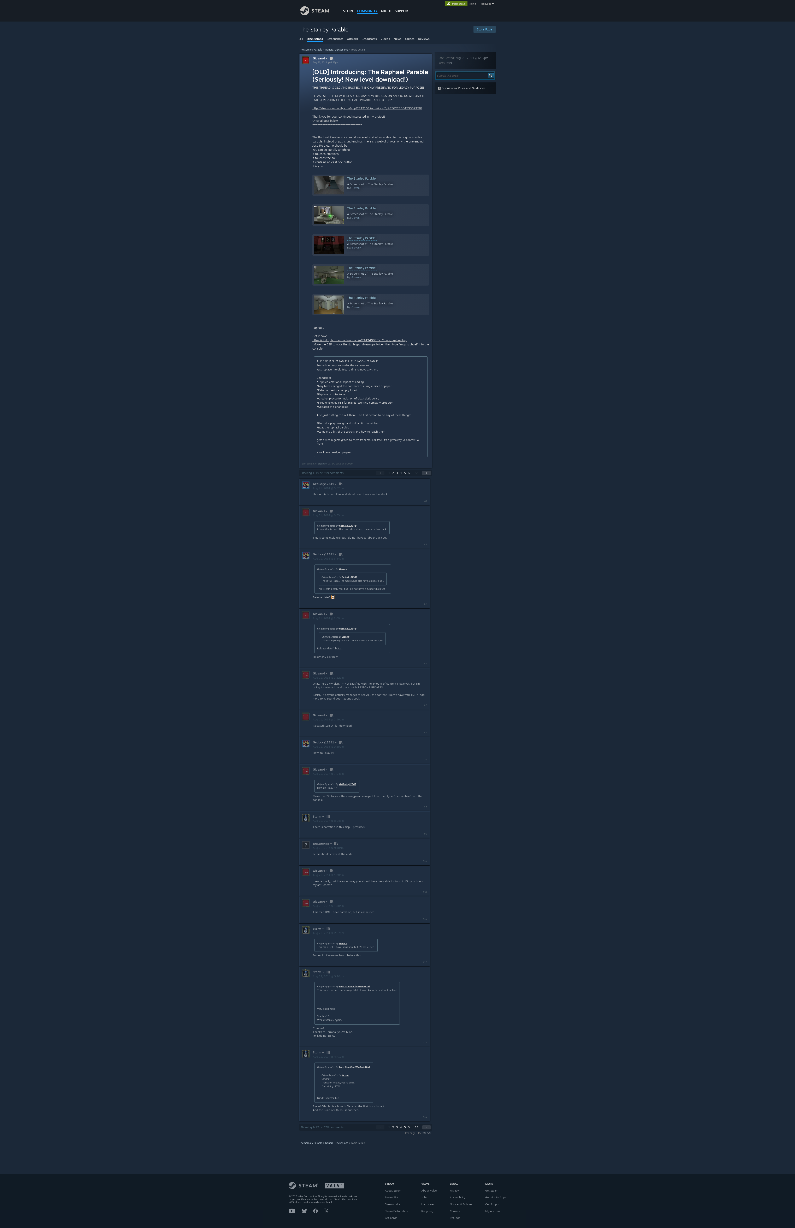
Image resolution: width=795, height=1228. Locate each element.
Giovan (343, 569)
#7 (425, 759)
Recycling (427, 1211)
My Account (493, 1211)
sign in (473, 3)
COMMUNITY (367, 11)
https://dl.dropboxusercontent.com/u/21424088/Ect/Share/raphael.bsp (359, 340)
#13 (425, 962)
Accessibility (457, 1197)
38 (416, 473)
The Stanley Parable (310, 49)
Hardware (427, 1204)
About (386, 11)
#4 (425, 663)
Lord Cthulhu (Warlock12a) (354, 986)
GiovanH (319, 58)
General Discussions (336, 49)
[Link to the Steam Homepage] (315, 14)
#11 (425, 891)
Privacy (454, 1190)
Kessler (345, 1075)
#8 (425, 806)
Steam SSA (391, 1197)
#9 (425, 833)
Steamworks (392, 1204)
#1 (425, 501)
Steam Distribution (396, 1211)
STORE (348, 11)
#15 (425, 1116)
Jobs (424, 1197)
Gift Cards (391, 1218)
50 (429, 1133)
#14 (425, 1042)
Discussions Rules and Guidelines (463, 88)
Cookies (455, 1211)
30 (424, 1133)
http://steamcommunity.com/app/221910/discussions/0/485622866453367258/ (367, 108)
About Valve (429, 1190)
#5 (425, 705)
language (486, 3)
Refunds (455, 1218)
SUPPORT (402, 11)
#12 (425, 918)
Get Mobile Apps (495, 1197)
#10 (425, 860)
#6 (425, 732)
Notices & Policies (461, 1204)
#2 (425, 544)
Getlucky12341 (347, 525)
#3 (425, 604)
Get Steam (491, 1190)
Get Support (493, 1204)
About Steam (393, 1190)
